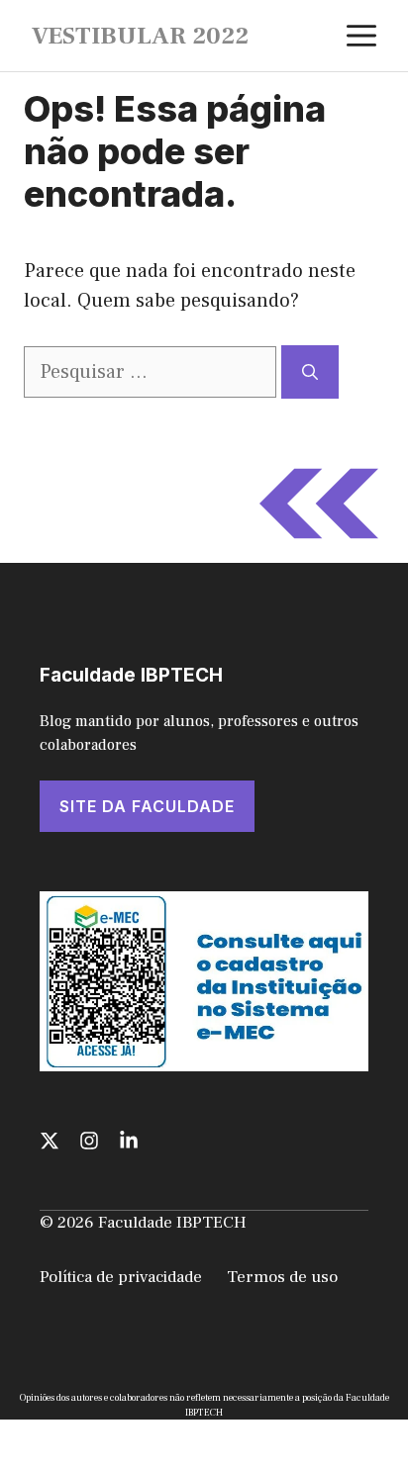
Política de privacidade (121, 1277)
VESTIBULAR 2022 (140, 35)
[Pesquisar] (310, 372)
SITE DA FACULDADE (147, 806)
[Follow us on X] (49, 1140)
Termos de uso (282, 1277)
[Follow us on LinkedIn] (129, 1140)
